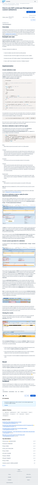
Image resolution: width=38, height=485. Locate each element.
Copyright (9, 477)
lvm (18, 391)
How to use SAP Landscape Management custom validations (17, 9)
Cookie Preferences (9, 482)
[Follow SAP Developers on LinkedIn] (21, 471)
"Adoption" (30, 412)
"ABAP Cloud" (6, 412)
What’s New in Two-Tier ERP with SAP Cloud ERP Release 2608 (13, 434)
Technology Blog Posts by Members (24, 3)
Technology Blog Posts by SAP (8, 426)
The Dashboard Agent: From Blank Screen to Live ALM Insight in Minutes (14, 428)
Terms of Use (28, 474)
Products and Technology (11, 3)
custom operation (5, 391)
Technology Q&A (6, 432)
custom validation (11, 391)
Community (8, 1)
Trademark (9, 479)
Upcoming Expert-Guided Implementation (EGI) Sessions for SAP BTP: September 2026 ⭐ (18, 425)
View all (3, 465)
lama (16, 391)
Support (28, 479)
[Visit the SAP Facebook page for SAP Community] (16, 471)
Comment (6, 405)
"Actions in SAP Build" (24, 412)
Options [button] (26, 13)
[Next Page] (19, 417)
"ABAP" (18, 412)
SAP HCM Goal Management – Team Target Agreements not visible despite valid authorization (18, 431)
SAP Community (4, 3)
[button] (31, 20)
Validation (22, 391)
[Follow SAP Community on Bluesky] (18, 471)
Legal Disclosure (28, 477)
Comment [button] (33, 395)
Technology (17, 3)
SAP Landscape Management (7, 24)
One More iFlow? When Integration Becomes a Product (11, 422)
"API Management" (5, 415)
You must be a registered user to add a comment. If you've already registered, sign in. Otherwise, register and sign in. (18, 403)
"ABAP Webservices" (13, 412)
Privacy (9, 474)
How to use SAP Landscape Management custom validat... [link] (11, 4)
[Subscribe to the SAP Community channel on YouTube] (19, 471)
